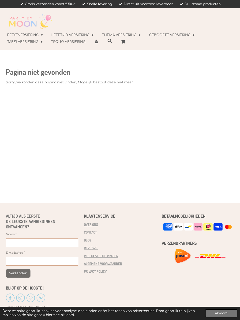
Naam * (11, 234)
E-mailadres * (15, 252)
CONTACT (90, 232)
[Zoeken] (110, 41)
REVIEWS (91, 248)
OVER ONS (91, 224)
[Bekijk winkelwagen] (123, 41)
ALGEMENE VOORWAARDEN (103, 263)
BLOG (87, 240)
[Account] (96, 41)
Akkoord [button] (221, 313)
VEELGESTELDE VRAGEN (101, 256)
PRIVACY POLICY (95, 271)
